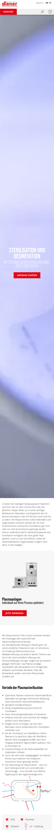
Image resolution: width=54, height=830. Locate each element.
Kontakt (8, 11)
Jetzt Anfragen (14, 613)
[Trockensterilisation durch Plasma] (27, 810)
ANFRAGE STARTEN (27, 275)
